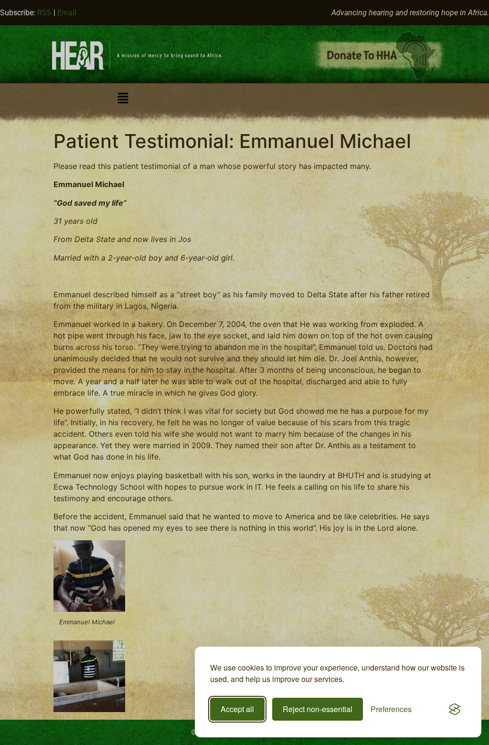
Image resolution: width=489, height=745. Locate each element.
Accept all (237, 708)
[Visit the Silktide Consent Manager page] (454, 709)
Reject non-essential (317, 708)
